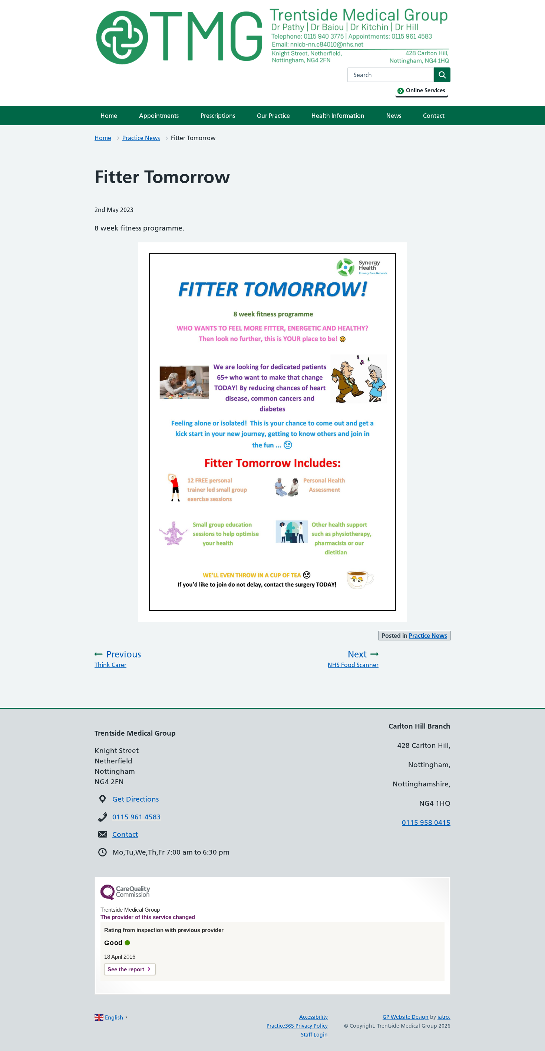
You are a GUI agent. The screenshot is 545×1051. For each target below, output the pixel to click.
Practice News (141, 138)
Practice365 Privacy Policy (297, 1025)
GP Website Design (406, 1017)
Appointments (159, 115)
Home (108, 115)
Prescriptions (218, 115)
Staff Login (314, 1034)
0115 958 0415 (426, 822)
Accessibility (313, 1017)
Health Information (337, 115)
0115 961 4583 (136, 817)
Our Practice (273, 115)
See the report (126, 969)
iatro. (443, 1017)
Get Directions (135, 799)
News (393, 115)
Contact (434, 115)
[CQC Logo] (125, 898)
